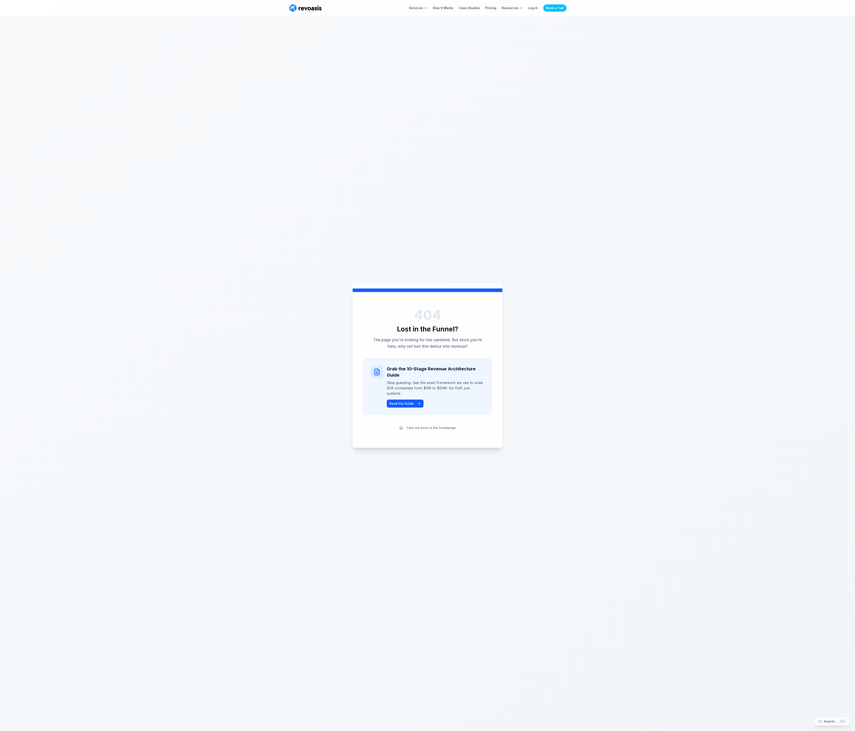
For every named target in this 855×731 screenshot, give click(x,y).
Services (416, 8)
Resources (510, 8)
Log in (533, 8)
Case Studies (469, 8)
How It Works (443, 8)
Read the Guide (401, 403)
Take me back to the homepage (431, 428)
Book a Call (555, 8)
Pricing (490, 8)
